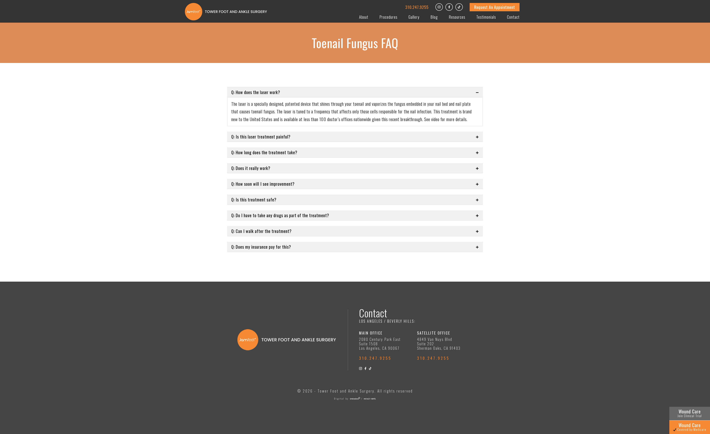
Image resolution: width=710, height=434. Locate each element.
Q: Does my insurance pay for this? (261, 247)
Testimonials (486, 17)
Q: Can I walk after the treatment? (261, 231)
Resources (457, 17)
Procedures (388, 17)
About (363, 17)
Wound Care (690, 413)
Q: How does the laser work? (255, 92)
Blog (434, 17)
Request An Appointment (494, 7)
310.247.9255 (417, 7)
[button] (355, 92)
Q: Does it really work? (250, 168)
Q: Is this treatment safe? (253, 199)
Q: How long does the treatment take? (264, 152)
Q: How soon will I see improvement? (263, 184)
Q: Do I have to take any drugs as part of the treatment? (280, 215)
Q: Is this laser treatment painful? (260, 136)
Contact (513, 17)
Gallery (413, 17)
